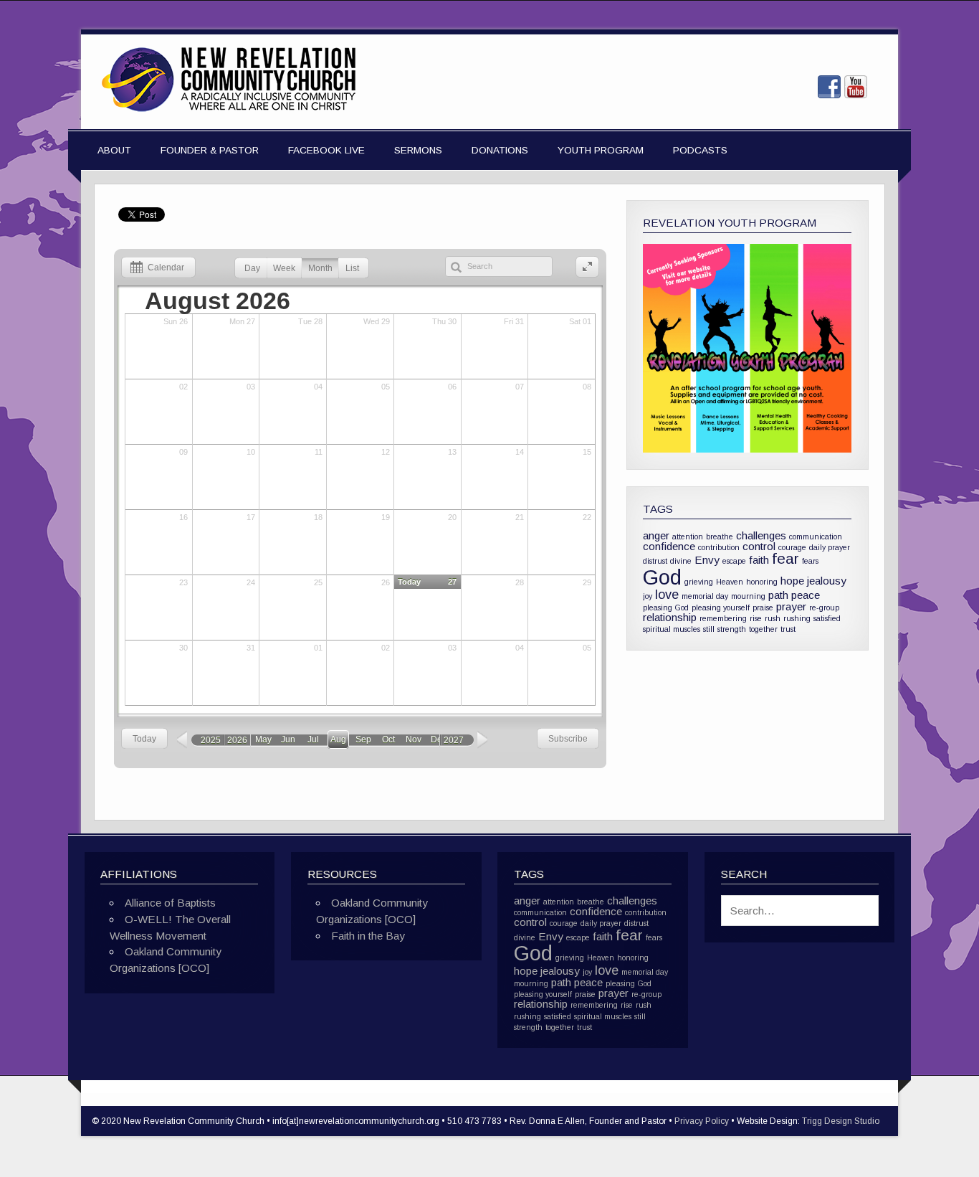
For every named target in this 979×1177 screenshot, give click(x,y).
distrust (655, 561)
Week (284, 268)
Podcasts (700, 150)
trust (788, 629)
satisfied (827, 618)
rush (772, 618)
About (114, 150)
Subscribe (568, 739)
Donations (500, 150)
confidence (669, 546)
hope (792, 581)
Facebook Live (326, 150)
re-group (824, 607)
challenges (761, 535)
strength (731, 629)
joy (647, 596)
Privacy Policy (701, 1121)
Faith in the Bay (368, 936)
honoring (762, 581)
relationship (670, 617)
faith (759, 560)
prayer (791, 606)
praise (763, 607)
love (667, 594)
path (778, 595)
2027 (454, 740)
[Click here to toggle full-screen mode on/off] (587, 267)
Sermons (418, 150)
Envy (707, 560)
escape (734, 561)
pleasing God (666, 607)
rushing (797, 618)
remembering (723, 618)
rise (756, 618)
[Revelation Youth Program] (747, 348)
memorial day (705, 596)
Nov (413, 739)
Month (320, 268)
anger (656, 535)
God (662, 577)
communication (815, 536)
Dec (438, 739)
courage (792, 547)
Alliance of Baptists (170, 903)
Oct (388, 739)
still (709, 629)
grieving (698, 581)
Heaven (729, 581)
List (352, 268)
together (763, 629)
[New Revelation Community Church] (229, 112)
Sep (363, 739)
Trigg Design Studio (840, 1121)
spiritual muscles (671, 629)
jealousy (826, 581)
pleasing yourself (721, 607)
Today (144, 739)
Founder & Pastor (210, 150)
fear (785, 558)
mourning (748, 596)
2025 (211, 740)
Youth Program (601, 150)
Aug (338, 739)
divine (681, 561)
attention (687, 536)
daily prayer (829, 547)
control (758, 546)
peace (805, 595)
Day (252, 268)
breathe (719, 536)
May (263, 739)
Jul (313, 739)
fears (810, 561)
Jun (288, 739)
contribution (719, 547)
